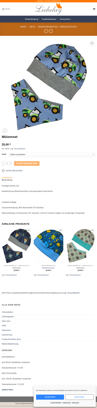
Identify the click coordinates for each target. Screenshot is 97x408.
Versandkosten (19, 149)
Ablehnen (79, 397)
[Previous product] (51, 31)
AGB (4, 326)
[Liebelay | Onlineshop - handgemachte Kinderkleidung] (48, 9)
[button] (6, 9)
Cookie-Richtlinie (56, 402)
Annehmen (50, 397)
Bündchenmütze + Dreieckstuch (57, 26)
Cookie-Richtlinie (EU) (11, 339)
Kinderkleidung (31, 19)
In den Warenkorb (26, 163)
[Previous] (2, 253)
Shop (23, 26)
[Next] (95, 253)
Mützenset (16, 268)
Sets (32, 26)
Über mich (6, 321)
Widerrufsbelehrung (10, 344)
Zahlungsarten (8, 317)
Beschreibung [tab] (7, 180)
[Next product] (46, 31)
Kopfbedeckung (49, 19)
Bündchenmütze (48, 268)
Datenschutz (67, 402)
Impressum (75, 402)
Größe (4, 154)
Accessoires (65, 19)
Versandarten (7, 312)
